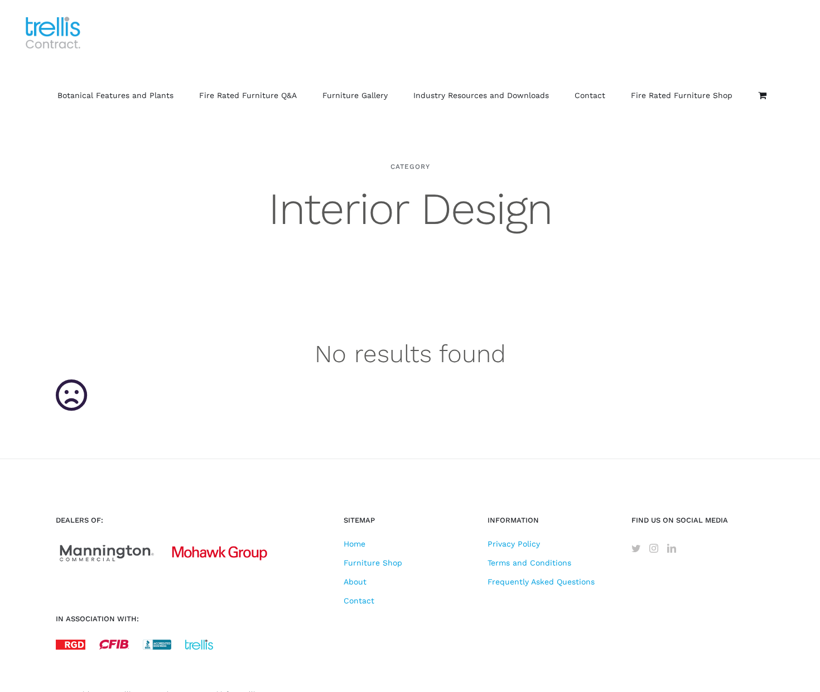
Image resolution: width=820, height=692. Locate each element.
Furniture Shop (373, 562)
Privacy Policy (514, 543)
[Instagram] (653, 548)
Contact (359, 600)
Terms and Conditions (529, 562)
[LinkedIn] (671, 548)
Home (354, 543)
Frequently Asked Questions (541, 581)
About (355, 581)
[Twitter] (635, 548)
